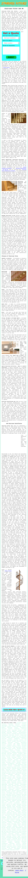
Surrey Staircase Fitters (8, 791)
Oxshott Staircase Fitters (9, 805)
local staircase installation (14, 601)
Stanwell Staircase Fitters (17, 842)
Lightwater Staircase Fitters (14, 821)
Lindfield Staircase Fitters (17, 779)
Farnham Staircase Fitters (8, 773)
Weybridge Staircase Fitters (9, 807)
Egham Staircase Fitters (19, 760)
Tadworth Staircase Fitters (19, 754)
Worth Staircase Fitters (19, 788)
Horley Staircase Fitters (14, 809)
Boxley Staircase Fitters (14, 847)
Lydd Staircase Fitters (19, 747)
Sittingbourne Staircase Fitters (16, 763)
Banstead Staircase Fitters (13, 767)
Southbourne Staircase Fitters (11, 843)
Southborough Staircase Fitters (10, 735)
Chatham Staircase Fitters (9, 748)
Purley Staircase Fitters (14, 757)
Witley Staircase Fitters (14, 730)
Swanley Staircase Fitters (19, 800)
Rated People (6, 67)
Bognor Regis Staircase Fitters (14, 770)
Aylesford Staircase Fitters (19, 832)
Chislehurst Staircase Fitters (14, 814)
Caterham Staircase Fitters (19, 796)
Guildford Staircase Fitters (10, 833)
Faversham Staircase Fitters (10, 786)
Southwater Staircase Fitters (9, 764)
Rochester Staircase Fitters (14, 746)
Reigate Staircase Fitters (19, 741)
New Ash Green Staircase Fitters (10, 831)
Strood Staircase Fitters (19, 726)
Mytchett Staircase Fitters (14, 826)
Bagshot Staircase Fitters (19, 731)
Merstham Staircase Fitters (9, 753)
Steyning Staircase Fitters (19, 768)
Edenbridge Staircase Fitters (10, 784)
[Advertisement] (11, 444)
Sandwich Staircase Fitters (10, 742)
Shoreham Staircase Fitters (17, 774)
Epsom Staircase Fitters (8, 769)
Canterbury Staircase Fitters (9, 780)
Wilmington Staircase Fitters (10, 789)
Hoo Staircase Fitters (19, 844)
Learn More (19, 870)
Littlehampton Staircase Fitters (11, 751)
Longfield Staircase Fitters (17, 749)
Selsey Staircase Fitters (12, 849)
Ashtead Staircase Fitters (14, 823)
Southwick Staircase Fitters (19, 752)
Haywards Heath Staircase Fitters (16, 806)
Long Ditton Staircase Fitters (16, 811)
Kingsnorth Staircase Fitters (13, 799)
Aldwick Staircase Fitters (12, 737)
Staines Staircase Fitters (13, 828)
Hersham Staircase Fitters (9, 732)
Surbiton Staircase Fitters (14, 816)
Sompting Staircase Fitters (9, 778)
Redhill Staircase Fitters (10, 727)
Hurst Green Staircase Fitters (11, 801)
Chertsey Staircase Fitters (9, 812)
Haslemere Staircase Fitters (9, 846)
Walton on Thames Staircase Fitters (16, 804)
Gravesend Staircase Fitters (13, 795)
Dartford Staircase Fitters (19, 790)
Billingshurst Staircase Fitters (11, 775)
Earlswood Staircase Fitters (13, 837)
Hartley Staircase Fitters (19, 772)
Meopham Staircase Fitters (13, 839)
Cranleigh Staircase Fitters (17, 723)
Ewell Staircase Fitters (19, 758)
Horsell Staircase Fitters (9, 836)
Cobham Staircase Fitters (8, 762)
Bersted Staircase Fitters (19, 785)
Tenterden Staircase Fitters (19, 733)
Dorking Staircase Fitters (10, 759)
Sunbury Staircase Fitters (19, 830)
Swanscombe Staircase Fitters (10, 725)
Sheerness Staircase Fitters (19, 783)
